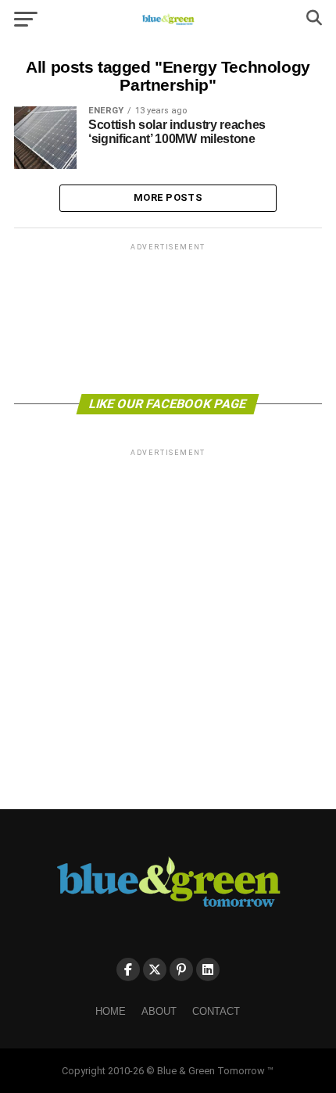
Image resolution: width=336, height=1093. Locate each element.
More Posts (168, 197)
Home (110, 1011)
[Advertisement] (168, 317)
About (159, 1011)
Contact (216, 1011)
